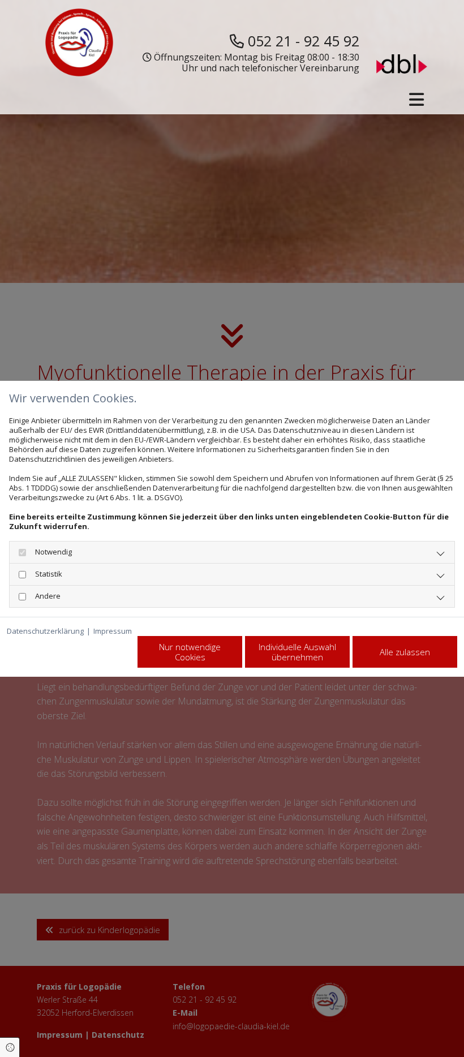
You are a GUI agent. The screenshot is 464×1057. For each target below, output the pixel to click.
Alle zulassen (405, 652)
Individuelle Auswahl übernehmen (297, 652)
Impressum (112, 631)
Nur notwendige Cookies (190, 652)
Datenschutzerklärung (45, 631)
